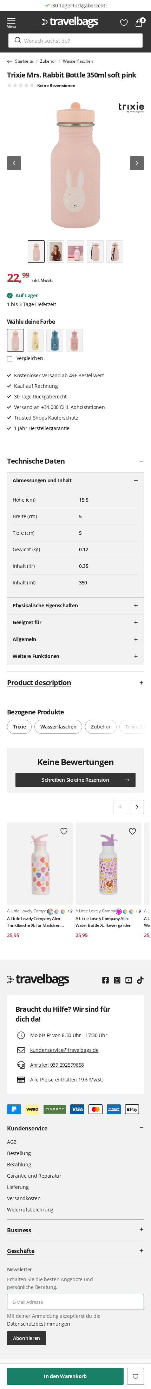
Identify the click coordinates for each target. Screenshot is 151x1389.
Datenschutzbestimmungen (38, 1323)
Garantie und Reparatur (34, 1175)
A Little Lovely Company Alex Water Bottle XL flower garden (103, 922)
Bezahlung (19, 1164)
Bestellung (19, 1153)
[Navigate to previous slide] (120, 807)
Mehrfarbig (56, 912)
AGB (12, 1142)
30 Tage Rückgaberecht (78, 5)
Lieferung (17, 1187)
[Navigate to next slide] (137, 807)
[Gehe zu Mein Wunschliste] (124, 23)
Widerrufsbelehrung (30, 1209)
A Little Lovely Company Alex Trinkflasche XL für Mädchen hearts (33, 922)
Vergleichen (29, 358)
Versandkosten (23, 1198)
